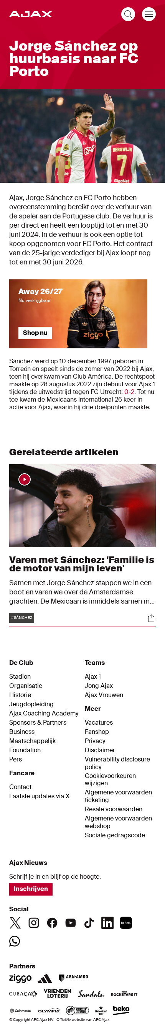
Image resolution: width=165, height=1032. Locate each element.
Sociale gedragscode (115, 835)
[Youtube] (70, 923)
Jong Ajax (99, 686)
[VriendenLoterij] (57, 994)
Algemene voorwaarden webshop (118, 822)
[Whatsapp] (14, 941)
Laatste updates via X (39, 796)
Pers (15, 759)
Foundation (25, 750)
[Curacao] (23, 994)
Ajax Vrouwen (104, 695)
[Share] (151, 618)
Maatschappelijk (32, 741)
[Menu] (149, 14)
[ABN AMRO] (73, 978)
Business (22, 732)
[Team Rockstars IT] (124, 994)
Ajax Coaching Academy (43, 713)
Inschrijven (31, 889)
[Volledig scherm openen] (151, 172)
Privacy (95, 741)
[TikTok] (89, 923)
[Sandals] (91, 994)
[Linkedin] (107, 923)
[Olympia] (49, 1011)
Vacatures (99, 723)
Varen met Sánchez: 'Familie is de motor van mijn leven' (81, 564)
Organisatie (25, 686)
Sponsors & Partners (37, 723)
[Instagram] (34, 923)
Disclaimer (100, 750)
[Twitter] (15, 923)
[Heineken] (101, 1011)
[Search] (128, 14)
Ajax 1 (93, 677)
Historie (20, 695)
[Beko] (121, 1011)
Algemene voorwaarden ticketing (118, 796)
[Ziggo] (20, 978)
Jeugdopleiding (31, 704)
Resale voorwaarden (113, 809)
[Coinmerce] (20, 1011)
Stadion (20, 677)
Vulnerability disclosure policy (117, 763)
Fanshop (97, 732)
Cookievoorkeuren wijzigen (110, 780)
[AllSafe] (77, 1011)
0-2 (129, 392)
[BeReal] (126, 923)
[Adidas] (45, 978)
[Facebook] (52, 923)
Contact (20, 787)
